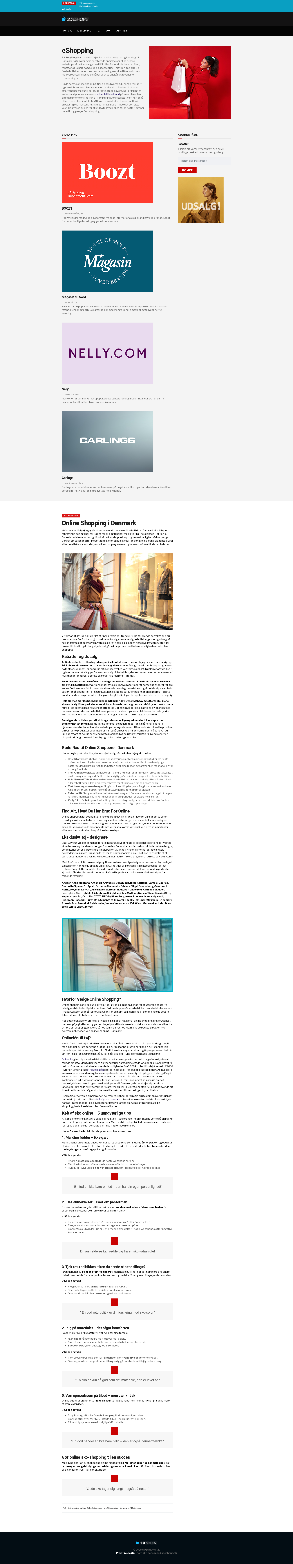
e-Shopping (84, 30)
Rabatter (121, 30)
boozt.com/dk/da (74, 213)
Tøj (98, 30)
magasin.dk (71, 302)
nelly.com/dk (72, 394)
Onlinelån (67, 1059)
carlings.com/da (74, 483)
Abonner (187, 170)
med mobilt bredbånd (107, 94)
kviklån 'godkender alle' (107, 1099)
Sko (107, 30)
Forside (67, 30)
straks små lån (95, 1069)
